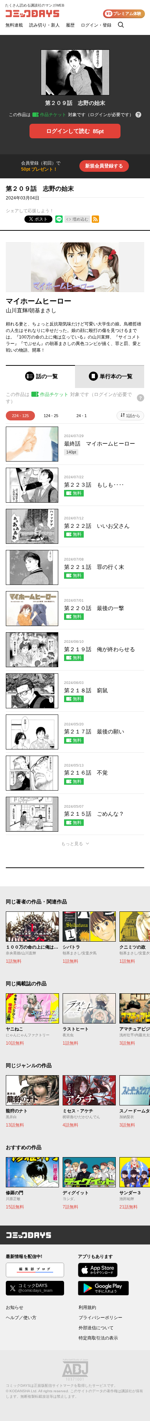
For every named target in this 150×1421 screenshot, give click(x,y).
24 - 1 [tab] (81, 415)
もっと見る (72, 843)
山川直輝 (17, 310)
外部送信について (96, 1327)
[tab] (40, 376)
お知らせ (14, 1307)
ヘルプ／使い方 (21, 1317)
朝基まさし (42, 310)
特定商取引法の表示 (98, 1338)
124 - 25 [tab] (51, 415)
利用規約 (87, 1307)
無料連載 (14, 25)
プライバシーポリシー (100, 1317)
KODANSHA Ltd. (23, 1391)
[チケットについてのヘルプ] (138, 115)
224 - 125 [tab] (20, 415)
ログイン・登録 (96, 25)
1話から (133, 415)
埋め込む (80, 219)
